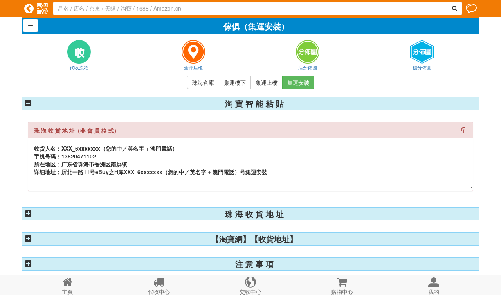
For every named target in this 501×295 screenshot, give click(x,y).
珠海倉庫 (203, 82)
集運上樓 (267, 82)
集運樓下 (235, 82)
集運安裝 (298, 82)
